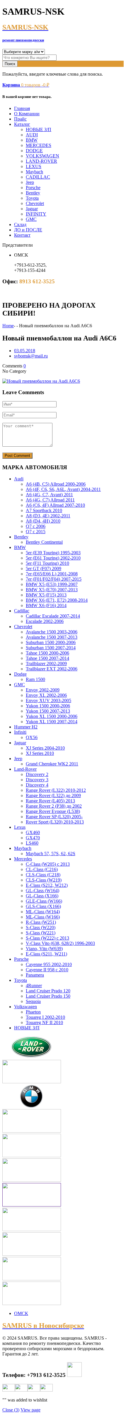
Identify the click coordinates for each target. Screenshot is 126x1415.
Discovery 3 (37, 779)
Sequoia (33, 1001)
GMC (31, 219)
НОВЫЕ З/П (38, 129)
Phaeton (33, 1011)
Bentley (33, 192)
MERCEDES (38, 145)
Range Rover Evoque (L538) (53, 811)
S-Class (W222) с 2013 (47, 938)
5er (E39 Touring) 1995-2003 (53, 552)
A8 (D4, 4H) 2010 (43, 520)
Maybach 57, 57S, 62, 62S (50, 853)
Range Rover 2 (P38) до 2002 (54, 806)
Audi (18, 478)
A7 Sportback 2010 (44, 510)
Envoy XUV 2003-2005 (48, 700)
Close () (10, 1409)
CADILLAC (38, 176)
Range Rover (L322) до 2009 (53, 795)
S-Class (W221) (40, 932)
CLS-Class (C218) (43, 874)
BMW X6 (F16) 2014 (46, 605)
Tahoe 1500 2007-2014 (47, 658)
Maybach (34, 171)
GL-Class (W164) (42, 890)
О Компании (27, 113)
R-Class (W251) (41, 922)
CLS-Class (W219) (44, 879)
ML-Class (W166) (43, 916)
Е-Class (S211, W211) (46, 953)
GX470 (33, 837)
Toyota (32, 198)
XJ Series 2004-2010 (45, 747)
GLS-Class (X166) (43, 906)
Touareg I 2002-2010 (45, 1017)
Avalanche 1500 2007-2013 (51, 637)
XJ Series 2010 (40, 753)
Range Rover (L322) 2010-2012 (56, 790)
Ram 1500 (35, 679)
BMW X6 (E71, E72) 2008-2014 (57, 600)
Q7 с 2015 (35, 531)
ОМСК (21, 1313)
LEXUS (33, 166)
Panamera (35, 974)
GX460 (33, 832)
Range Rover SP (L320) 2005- (54, 816)
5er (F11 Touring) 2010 (47, 563)
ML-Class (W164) (43, 911)
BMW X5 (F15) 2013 (46, 594)
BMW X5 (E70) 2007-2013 (52, 589)
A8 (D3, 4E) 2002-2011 (48, 515)
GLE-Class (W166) (44, 901)
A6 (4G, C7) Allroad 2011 (50, 499)
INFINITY (36, 213)
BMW (32, 140)
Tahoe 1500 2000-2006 (47, 652)
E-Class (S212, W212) (47, 885)
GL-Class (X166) (42, 895)
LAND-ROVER (41, 161)
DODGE (34, 150)
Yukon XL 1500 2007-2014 (51, 721)
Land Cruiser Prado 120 (48, 990)
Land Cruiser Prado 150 (48, 996)
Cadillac (21, 610)
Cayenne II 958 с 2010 (47, 969)
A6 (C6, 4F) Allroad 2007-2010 (55, 505)
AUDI (32, 134)
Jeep (30, 182)
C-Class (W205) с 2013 (48, 864)
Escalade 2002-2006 (45, 621)
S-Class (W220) (40, 927)
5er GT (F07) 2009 (43, 568)
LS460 (32, 842)
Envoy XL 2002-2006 (46, 695)
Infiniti (20, 732)
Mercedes (23, 858)
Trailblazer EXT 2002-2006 (51, 668)
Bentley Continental (44, 542)
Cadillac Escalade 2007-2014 (53, 616)
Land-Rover (25, 769)
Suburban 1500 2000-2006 (51, 642)
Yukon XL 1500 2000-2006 (51, 716)
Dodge (20, 674)
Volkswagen (25, 1006)
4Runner (34, 985)
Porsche (33, 187)
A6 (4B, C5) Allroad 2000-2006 (56, 484)
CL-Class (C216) (42, 869)
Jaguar (32, 208)
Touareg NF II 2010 (44, 1022)
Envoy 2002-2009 (42, 689)
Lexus (19, 827)
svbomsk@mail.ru (31, 355)
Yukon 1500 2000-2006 (48, 705)
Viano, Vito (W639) (44, 948)
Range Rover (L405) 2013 (50, 800)
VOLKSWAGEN (42, 155)
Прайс (20, 118)
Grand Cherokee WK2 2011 (52, 763)
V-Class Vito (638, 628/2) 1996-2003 (60, 943)
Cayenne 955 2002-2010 (49, 964)
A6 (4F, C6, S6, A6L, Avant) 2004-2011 (63, 489)
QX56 (32, 737)
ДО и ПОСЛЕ (28, 229)
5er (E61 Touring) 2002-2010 (53, 557)
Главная (22, 108)
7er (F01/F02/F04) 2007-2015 (53, 579)
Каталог (22, 124)
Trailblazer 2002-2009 (46, 663)
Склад (20, 224)
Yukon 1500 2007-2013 (48, 711)
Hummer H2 (26, 726)
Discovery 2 (37, 774)
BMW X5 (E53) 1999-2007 (52, 584)
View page (30, 1409)
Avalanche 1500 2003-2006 (51, 631)
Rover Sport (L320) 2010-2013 (55, 821)
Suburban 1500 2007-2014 (51, 647)
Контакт (22, 235)
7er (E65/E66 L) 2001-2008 (52, 573)
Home (8, 325)
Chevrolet (35, 203)
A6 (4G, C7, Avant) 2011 (49, 494)
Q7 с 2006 (35, 526)
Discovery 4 (37, 784)
